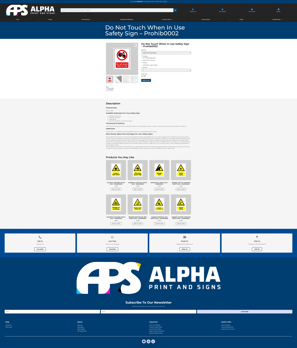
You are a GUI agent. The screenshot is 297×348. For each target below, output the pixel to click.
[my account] (252, 9)
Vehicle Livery (166, 19)
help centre (222, 11)
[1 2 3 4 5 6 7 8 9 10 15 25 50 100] (166, 70)
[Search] (175, 10)
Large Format (206, 19)
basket (278, 11)
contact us (193, 11)
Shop (17, 19)
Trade (241, 19)
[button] (135, 45)
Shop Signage (86, 19)
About (50, 19)
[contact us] (193, 9)
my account (252, 11)
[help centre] (222, 9)
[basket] (278, 9)
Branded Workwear (126, 19)
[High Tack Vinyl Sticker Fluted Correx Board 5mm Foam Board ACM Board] (166, 52)
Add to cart (146, 80)
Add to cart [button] (116, 189)
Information (276, 19)
